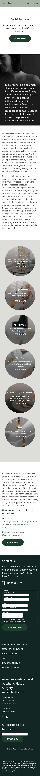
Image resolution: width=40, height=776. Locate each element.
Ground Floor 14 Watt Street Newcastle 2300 (9, 700)
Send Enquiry (14, 627)
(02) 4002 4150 (14, 583)
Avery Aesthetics (12, 654)
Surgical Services (12, 649)
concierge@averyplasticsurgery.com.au (20, 521)
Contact (27, 3)
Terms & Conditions (26, 749)
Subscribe (12, 739)
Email (5, 603)
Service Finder (10, 668)
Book (36, 3)
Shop (5, 658)
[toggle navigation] (3, 3)
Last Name (8, 597)
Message (6, 612)
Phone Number (9, 608)
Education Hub (11, 663)
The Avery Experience (14, 644)
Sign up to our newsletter (15, 622)
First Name (9, 593)
